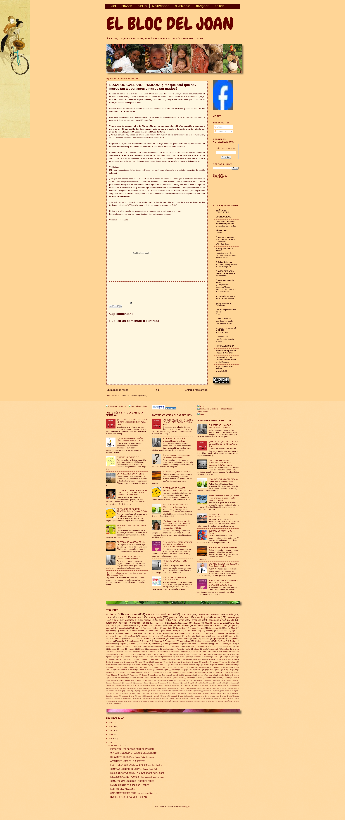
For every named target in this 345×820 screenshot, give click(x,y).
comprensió (128, 683)
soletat (129, 639)
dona (170, 683)
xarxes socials (123, 665)
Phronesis (208, 633)
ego (233, 631)
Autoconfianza (172, 688)
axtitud (190, 691)
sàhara (224, 662)
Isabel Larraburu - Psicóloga (224, 304)
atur (166, 644)
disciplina (163, 683)
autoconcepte (190, 675)
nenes (118, 698)
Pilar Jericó (160, 623)
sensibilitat (206, 672)
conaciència (225, 691)
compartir (207, 657)
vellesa (234, 672)
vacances (192, 667)
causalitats (159, 670)
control (236, 654)
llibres (135, 628)
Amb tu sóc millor (223, 332)
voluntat (182, 680)
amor (122, 617)
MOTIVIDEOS (160, 6)
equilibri (192, 683)
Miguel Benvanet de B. (159, 665)
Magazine (158, 641)
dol (167, 670)
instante (165, 696)
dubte (132, 678)
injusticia (147, 696)
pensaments (213, 649)
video (115, 620)
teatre (203, 701)
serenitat (165, 659)
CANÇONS (202, 6)
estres (210, 683)
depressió (119, 657)
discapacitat (122, 678)
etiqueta (205, 693)
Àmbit (169, 626)
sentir (149, 657)
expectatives (179, 678)
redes (122, 649)
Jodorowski (110, 646)
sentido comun (113, 688)
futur (217, 670)
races (130, 701)
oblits (121, 680)
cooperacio (232, 659)
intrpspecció (110, 685)
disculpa (155, 693)
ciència (156, 636)
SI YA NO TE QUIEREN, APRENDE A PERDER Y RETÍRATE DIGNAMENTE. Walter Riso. (177, 544)
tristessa (141, 649)
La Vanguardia (155, 617)
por (233, 626)
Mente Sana (134, 675)
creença (117, 693)
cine (186, 617)
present (193, 628)
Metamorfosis (222, 337)
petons (216, 698)
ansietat (133, 670)
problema (196, 685)
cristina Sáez (234, 675)
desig (121, 654)
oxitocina (192, 698)
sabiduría (168, 701)
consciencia (215, 620)
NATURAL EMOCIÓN (225, 346)
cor (147, 683)
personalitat (175, 685)
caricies (150, 670)
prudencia (205, 685)
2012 (111, 734)
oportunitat (144, 685)
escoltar (162, 652)
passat (153, 685)
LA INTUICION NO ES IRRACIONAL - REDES (129, 785)
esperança (130, 662)
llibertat (187, 649)
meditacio (119, 659)
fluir (134, 657)
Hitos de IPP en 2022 (224, 353)
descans (154, 683)
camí (229, 680)
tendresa (236, 649)
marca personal (199, 696)
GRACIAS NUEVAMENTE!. (128, 457)
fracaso (226, 693)
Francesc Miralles (150, 628)
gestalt (214, 665)
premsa (173, 617)
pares (215, 644)
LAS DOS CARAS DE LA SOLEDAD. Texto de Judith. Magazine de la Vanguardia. (220, 463)
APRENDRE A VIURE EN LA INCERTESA (127, 761)
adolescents (134, 641)
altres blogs (201, 617)
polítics (139, 680)
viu (211, 667)
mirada (196, 649)
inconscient (232, 665)
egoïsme (178, 649)
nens (185, 646)
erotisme (172, 693)
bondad (200, 675)
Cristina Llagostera (202, 641)
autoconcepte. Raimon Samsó (151, 691)
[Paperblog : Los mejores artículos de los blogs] (158, 409)
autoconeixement (225, 646)
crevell (125, 693)
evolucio (160, 678)
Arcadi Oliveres (111, 675)
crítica (110, 657)
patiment (144, 636)
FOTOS (219, 6)
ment (217, 696)
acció (189, 657)
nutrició (172, 698)
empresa (174, 670)
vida (203, 628)
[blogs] (200, 414)
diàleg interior (233, 639)
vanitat (110, 704)
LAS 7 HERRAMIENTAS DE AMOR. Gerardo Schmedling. (224, 565)
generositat (210, 678)
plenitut (223, 698)
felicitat (147, 620)
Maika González (121, 670)
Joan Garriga (223, 652)
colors (110, 683)
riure (204, 652)
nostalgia (137, 698)
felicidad (190, 678)
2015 (111, 722)
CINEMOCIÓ (182, 6)
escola (216, 657)
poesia (168, 662)
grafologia (125, 696)
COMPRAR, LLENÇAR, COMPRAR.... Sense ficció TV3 (133, 769)
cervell (185, 623)
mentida (149, 662)
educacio (150, 678)
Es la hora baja (221, 276)
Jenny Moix (230, 628)
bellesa (207, 680)
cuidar (139, 693)
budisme (198, 691)
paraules (156, 672)
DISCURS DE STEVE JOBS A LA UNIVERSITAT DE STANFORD (137, 773)
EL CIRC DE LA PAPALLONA (122, 789)
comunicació (126, 626)
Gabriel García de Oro (206, 646)
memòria (210, 696)
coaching (209, 631)
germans (115, 696)
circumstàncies (153, 649)
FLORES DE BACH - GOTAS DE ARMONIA (225, 272)
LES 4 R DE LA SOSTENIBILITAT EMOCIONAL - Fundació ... (136, 765)
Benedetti (218, 667)
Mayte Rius (197, 659)
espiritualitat (202, 683)
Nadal (232, 641)
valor (226, 672)
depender (174, 665)
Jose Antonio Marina (139, 665)
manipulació (120, 685)
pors (112, 641)
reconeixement (150, 680)
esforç (133, 644)
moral (137, 685)
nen (204, 649)
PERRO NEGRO (222, 212)
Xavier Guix (180, 628)
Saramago (120, 691)
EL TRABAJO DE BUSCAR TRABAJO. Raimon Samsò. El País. (132, 510)
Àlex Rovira (178, 620)
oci (178, 698)
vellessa (233, 662)
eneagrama (118, 662)
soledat (215, 662)
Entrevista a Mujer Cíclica (226, 226)
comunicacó (139, 683)
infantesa (157, 646)
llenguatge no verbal (113, 667)
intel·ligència (227, 670)
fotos (211, 670)
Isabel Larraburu (144, 639)
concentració (211, 675)
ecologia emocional (172, 636)
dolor (191, 665)
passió (136, 659)
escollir (206, 665)
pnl (189, 685)
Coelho (121, 641)
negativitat (112, 680)
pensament (158, 626)
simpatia (190, 701)
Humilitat (123, 675)
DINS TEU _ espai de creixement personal (225, 222)
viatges (162, 688)
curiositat (111, 678)
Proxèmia (111, 691)
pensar (160, 685)
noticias (164, 698)
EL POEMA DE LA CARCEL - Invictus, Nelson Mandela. (129, 557)
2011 (111, 738)
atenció (141, 670)
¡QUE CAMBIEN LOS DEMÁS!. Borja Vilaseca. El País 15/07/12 (130, 440)
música (204, 636)
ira (166, 646)
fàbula (108, 696)
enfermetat (190, 636)
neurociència (127, 698)
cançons (152, 652)
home (139, 696)
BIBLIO (142, 6)
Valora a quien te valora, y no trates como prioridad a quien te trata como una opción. (224, 498)
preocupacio (187, 672)
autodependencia (179, 691)
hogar (133, 696)
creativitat (167, 628)
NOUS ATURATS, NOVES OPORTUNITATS (128, 797)
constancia (223, 675)
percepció (218, 639)
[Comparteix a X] (115, 306)
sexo (164, 667)
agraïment (110, 631)
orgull (138, 672)
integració (174, 696)
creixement (235, 652)
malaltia (109, 633)
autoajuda (177, 644)
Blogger (186, 806)
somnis (232, 636)
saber (196, 662)
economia (140, 678)
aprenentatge (140, 652)
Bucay (122, 631)
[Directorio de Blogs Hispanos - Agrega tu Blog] (218, 411)
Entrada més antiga (196, 389)
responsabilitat (223, 685)
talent (140, 688)
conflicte (228, 654)
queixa (188, 654)
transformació (215, 628)
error (190, 670)
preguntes (175, 672)
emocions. (163, 693)
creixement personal (208, 614)
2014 (111, 726)
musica (128, 659)
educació (196, 623)
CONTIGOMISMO (223, 217)
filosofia (148, 654)
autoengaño (164, 633)
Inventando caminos (225, 296)
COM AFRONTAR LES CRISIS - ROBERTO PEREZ (132, 781)
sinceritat (157, 657)
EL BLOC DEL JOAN (170, 24)
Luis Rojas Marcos (204, 688)
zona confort (167, 657)
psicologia (179, 654)
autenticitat (218, 654)
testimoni (211, 701)
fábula (223, 657)
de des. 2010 (117, 746)
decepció (146, 693)
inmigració (156, 696)
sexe (192, 646)
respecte (131, 649)
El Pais (190, 680)
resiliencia (195, 652)
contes (109, 617)
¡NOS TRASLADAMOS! (225, 298)
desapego (112, 654)
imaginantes (180, 633)
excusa (168, 678)
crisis (132, 693)
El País (229, 614)
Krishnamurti (191, 688)
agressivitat (208, 659)
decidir (108, 662)
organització (129, 680)
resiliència (187, 662)
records (177, 662)
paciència (158, 662)
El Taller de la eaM (224, 262)
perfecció (165, 672)
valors (111, 652)
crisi (124, 623)
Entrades (220, 127)
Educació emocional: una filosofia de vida (225, 238)
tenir (146, 688)
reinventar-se (155, 631)
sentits (122, 688)
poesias (230, 698)
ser (170, 680)
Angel (218, 314)
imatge (227, 678)
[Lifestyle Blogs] (170, 409)
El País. (182, 688)
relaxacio (162, 680)
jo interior (109, 659)
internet (141, 657)
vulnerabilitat (175, 659)
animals (167, 675)
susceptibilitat (131, 688)
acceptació (130, 620)
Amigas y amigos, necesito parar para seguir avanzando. (177, 456)
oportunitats (185, 641)
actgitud (129, 691)
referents (137, 701)
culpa (237, 646)
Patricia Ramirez (233, 688)
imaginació (233, 657)
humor (222, 665)
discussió (205, 644)
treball (212, 652)
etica (217, 683)
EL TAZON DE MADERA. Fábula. (131, 542)
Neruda (144, 675)
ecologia (131, 636)
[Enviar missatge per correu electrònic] (130, 303)
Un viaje (219, 233)
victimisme (203, 667)
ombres (184, 698)
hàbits (224, 683)
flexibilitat (199, 678)
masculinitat (175, 646)
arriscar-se (137, 646)
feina (219, 693)
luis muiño (168, 654)
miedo (224, 696)
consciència (124, 628)
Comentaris (221, 131)
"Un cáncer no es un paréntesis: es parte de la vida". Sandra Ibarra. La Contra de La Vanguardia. (132, 492)
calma (223, 680)
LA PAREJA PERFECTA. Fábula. (130, 474)
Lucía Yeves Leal (223, 319)
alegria (136, 691)
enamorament (218, 636)
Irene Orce (198, 626)
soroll (197, 701)
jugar (181, 696)
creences (196, 620)
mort (131, 672)
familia (147, 646)
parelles (208, 698)
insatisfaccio (233, 683)
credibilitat (109, 693)
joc (236, 670)
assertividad (177, 675)
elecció (184, 683)
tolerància (228, 701)
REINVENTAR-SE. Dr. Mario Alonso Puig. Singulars (132, 757)
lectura (188, 696)
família (213, 693)
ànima (117, 704)
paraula (200, 698)
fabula (127, 657)
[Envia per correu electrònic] (110, 306)
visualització (110, 665)
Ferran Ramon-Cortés (217, 626)
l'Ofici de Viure (111, 672)
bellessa (215, 680)
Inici (157, 389)
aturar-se (171, 641)
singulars (225, 649)
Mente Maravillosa (114, 639)
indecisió (236, 678)
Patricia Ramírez (140, 623)
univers (236, 701)
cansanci (236, 680)
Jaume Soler (123, 633)
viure (119, 652)
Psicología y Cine (224, 357)
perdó (167, 685)
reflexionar (197, 654)
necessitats (109, 698)
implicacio (158, 654)
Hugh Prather (142, 626)
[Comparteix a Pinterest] (120, 306)
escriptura (181, 693)
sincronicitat (217, 672)
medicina (123, 672)
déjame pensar (222, 230)
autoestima (111, 623)
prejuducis (155, 667)
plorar (184, 685)
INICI (113, 6)
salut (121, 636)
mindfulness (233, 696)
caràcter (206, 691)
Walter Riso (234, 623)
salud (176, 701)
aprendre (128, 652)
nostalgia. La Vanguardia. (151, 698)
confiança (222, 631)
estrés (146, 641)
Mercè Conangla (172, 631)
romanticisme (234, 685)
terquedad (154, 688)
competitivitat (220, 659)
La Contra (186, 614)
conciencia (167, 649)
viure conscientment (159, 614)
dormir (177, 683)
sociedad (172, 667)
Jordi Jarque (179, 657)
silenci (182, 701)
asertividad (160, 639)
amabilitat (197, 657)
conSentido (221, 210)
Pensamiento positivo (226, 351)
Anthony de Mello (229, 644)
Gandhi (228, 667)
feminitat (140, 654)
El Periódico (220, 641)
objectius (205, 639)
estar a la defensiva (194, 693)
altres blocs (191, 644)
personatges (233, 617)
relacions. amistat (148, 701)
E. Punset (195, 633)
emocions (131, 614)
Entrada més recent (117, 389)
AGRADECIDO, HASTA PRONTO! (177, 472)
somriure (182, 667)
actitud (110, 614)
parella (230, 620)
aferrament (139, 633)
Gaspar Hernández (226, 633)
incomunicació (174, 652)
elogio (198, 665)
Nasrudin (216, 688)
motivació (110, 636)
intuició (144, 644)
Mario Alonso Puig (193, 631)
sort (175, 680)
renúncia (160, 701)
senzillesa (205, 662)
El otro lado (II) (221, 371)
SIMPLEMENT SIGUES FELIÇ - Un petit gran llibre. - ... (133, 793)
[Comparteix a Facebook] (118, 306)
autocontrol (167, 691)
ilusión (219, 678)
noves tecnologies (141, 667)
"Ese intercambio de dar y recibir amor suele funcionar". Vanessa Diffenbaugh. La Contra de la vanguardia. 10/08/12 (177, 524)
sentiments (154, 659)
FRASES (126, 6)
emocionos (130, 654)
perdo (185, 652)
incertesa (112, 649)
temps (151, 633)
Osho (224, 688)
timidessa (219, 701)
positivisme (121, 701)
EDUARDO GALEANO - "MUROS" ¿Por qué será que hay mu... (137, 777)
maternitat (128, 667)
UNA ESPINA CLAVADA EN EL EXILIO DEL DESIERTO (133, 753)
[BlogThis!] (113, 306)
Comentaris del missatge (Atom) (133, 395)
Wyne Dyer (199, 680)
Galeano (186, 659)
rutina (197, 672)
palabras (146, 672)
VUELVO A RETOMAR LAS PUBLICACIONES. (174, 578)
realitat (144, 659)
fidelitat (197, 670)
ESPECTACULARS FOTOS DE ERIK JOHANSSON (132, 749)
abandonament (155, 675)
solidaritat (173, 623)
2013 (111, 730)
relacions (136, 617)
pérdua (213, 685)
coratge (234, 691)
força (205, 670)
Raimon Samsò (124, 646)
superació (110, 628)
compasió (118, 683)
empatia (123, 644)
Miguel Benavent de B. (215, 623)
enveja (183, 670)
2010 (111, 742)
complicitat (215, 691)
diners (183, 665)
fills (195, 639)
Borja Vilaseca (183, 626)
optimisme (156, 644)
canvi (161, 620)
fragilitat (234, 693)
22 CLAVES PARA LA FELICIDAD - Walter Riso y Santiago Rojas (177, 506)
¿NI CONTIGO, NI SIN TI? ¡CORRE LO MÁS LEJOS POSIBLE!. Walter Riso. (132, 422)
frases (217, 617)
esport (140, 662)
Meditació (207, 654)
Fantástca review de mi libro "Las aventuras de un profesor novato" (226, 255)
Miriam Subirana (137, 631)
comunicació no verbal (180, 639)
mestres (129, 685)
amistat (113, 626)
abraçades (110, 644)
